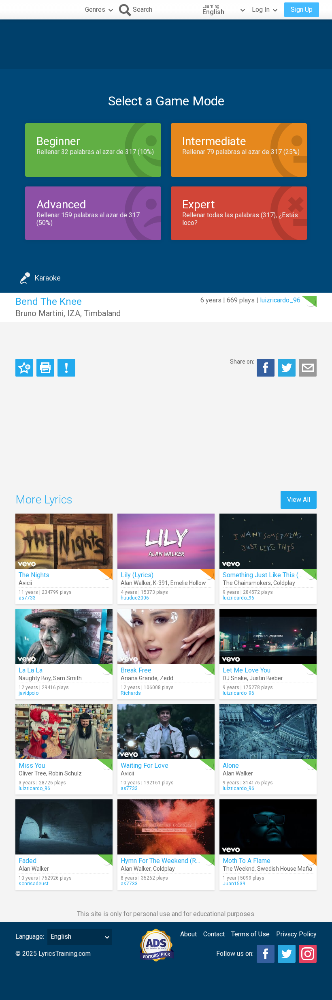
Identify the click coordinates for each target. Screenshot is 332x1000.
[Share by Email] (308, 368)
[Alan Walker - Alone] (268, 731)
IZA (73, 313)
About (188, 934)
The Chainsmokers (247, 583)
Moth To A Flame (246, 861)
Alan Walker (136, 583)
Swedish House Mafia (284, 868)
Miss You (32, 765)
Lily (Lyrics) (137, 575)
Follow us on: (234, 953)
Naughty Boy (35, 678)
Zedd (166, 678)
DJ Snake (235, 678)
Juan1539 (234, 884)
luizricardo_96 (280, 300)
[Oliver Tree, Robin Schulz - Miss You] (64, 731)
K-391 (160, 583)
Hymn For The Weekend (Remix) (166, 861)
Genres (95, 9)
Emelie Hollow (188, 583)
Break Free (136, 670)
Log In (261, 9)
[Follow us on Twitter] (287, 954)
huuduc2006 (135, 598)
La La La (31, 670)
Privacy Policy (296, 934)
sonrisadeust (34, 884)
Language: (29, 936)
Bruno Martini (39, 313)
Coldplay (284, 583)
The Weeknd (239, 868)
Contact (214, 934)
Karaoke (48, 278)
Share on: (242, 361)
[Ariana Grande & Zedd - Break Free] (166, 636)
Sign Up (302, 9)
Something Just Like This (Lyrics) (270, 575)
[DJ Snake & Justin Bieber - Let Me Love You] (268, 636)
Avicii (25, 583)
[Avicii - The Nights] (64, 541)
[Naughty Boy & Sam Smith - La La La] (64, 636)
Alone (231, 765)
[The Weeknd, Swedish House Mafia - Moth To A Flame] (268, 826)
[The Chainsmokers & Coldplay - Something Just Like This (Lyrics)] (268, 541)
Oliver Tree (32, 773)
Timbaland (102, 313)
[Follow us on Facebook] (266, 954)
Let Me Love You (246, 670)
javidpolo (28, 693)
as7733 (27, 598)
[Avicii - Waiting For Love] (166, 731)
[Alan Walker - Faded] (64, 826)
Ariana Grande (139, 678)
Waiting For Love (144, 765)
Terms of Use (250, 934)
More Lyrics (43, 499)
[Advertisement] (166, 44)
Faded (27, 861)
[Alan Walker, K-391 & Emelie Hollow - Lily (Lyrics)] (166, 541)
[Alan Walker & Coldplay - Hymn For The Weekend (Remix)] (166, 826)
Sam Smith (67, 678)
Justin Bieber (266, 678)
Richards (131, 693)
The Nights (34, 575)
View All (298, 499)
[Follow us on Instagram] (308, 954)
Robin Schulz (65, 773)
